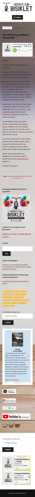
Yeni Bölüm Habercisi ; (11, 312)
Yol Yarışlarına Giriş (7, 296)
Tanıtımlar (17, 28)
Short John (19, 178)
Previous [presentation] (7, 356)
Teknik (22, 28)
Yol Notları (5, 305)
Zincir (12, 305)
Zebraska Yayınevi (7, 293)
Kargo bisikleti (24, 176)
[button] (5, 381)
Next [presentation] (28, 356)
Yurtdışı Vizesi (6, 299)
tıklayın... (17, 380)
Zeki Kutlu (14, 302)
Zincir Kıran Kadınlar (7, 291)
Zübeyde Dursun (16, 299)
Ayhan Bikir (16, 176)
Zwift (16, 291)
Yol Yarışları (25, 299)
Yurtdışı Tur (5, 302)
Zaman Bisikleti (22, 302)
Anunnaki (5, 84)
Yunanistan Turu (18, 296)
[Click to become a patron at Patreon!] (11, 426)
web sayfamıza (23, 159)
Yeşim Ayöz (23, 291)
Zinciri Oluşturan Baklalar (20, 293)
